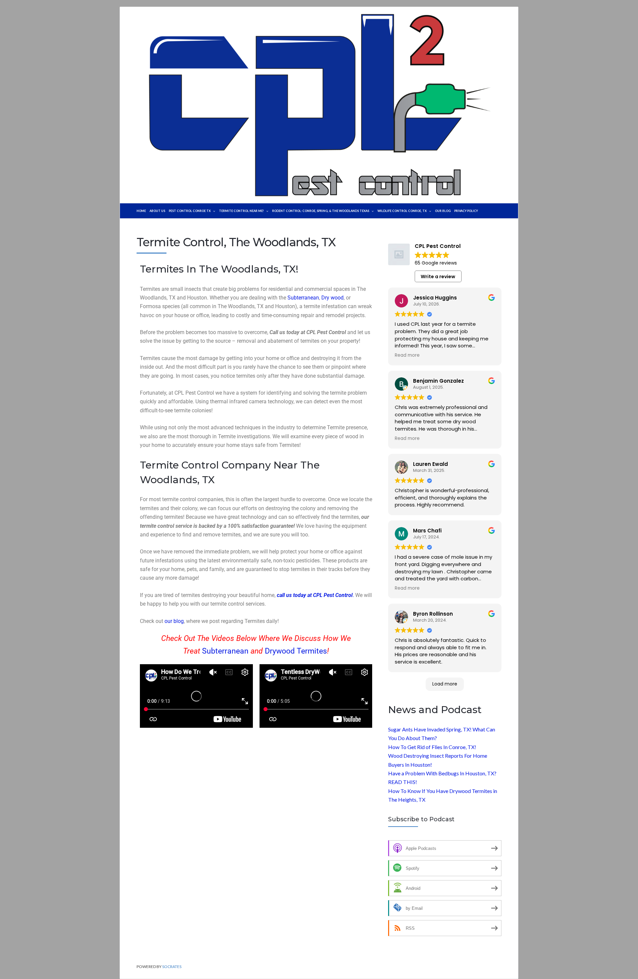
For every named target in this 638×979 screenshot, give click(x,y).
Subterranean (303, 297)
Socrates (171, 966)
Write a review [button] (438, 276)
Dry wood (332, 297)
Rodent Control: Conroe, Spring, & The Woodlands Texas (320, 211)
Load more (444, 684)
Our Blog (443, 211)
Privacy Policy (466, 211)
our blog (174, 621)
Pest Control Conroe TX (190, 211)
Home (141, 211)
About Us (157, 211)
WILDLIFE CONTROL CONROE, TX (402, 211)
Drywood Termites (296, 651)
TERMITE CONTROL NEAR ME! (241, 211)
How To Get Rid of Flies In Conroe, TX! (432, 747)
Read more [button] (407, 355)
